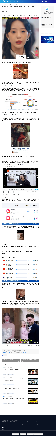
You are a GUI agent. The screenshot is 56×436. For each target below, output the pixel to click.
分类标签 (37, 424)
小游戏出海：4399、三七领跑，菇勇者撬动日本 (47, 25)
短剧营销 (9, 403)
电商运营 (46, 33)
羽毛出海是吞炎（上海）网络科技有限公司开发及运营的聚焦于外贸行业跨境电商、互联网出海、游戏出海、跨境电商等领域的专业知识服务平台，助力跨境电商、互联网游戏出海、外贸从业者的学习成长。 (10, 422)
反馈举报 (24, 352)
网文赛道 (8, 393)
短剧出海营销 (12, 374)
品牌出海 (5, 4)
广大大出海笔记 (6, 8)
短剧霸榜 (4, 374)
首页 (14, 1)
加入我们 (23, 421)
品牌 (50, 33)
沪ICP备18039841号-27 (38, 431)
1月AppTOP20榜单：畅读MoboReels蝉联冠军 (46, 21)
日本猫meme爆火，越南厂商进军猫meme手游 (47, 18)
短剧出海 (8, 374)
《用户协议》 (28, 421)
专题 (19, 1)
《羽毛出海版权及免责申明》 (7, 352)
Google (42, 33)
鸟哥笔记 (3, 429)
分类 (17, 1)
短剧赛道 (4, 393)
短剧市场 (13, 403)
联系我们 (23, 424)
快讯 (22, 1)
